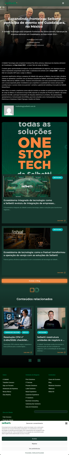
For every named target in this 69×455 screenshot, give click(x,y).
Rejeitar (34, 444)
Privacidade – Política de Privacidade (34, 452)
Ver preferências (34, 448)
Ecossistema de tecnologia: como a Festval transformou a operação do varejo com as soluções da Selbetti (34, 254)
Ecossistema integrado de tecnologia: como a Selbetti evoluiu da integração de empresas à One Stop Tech (29, 202)
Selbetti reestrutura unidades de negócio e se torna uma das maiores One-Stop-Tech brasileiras (51, 339)
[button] (66, 423)
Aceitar (34, 439)
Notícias (37, 42)
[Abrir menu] (63, 3)
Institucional (40, 45)
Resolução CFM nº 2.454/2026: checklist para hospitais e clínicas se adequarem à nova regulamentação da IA (17, 339)
